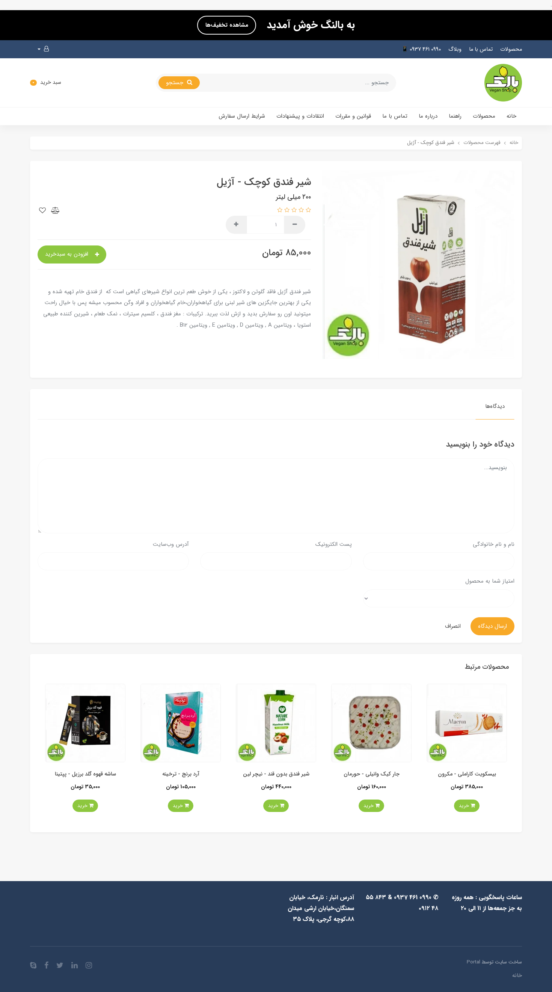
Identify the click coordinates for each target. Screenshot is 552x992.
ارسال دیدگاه (492, 626)
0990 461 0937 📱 (421, 49)
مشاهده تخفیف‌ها (226, 25)
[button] (43, 49)
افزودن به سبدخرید (67, 254)
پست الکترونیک (333, 544)
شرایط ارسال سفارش (242, 116)
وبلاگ (455, 49)
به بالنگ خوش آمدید (309, 25)
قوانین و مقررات (353, 116)
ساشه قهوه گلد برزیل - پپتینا (150, 774)
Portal (473, 962)
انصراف (453, 626)
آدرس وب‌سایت (171, 544)
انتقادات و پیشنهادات (300, 116)
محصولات (511, 49)
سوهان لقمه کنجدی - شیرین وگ (54, 774)
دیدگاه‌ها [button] (495, 406)
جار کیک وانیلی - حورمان (437, 774)
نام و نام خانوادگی (493, 544)
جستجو (175, 82)
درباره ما (428, 116)
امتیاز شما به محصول (489, 581)
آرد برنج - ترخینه (245, 774)
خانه (511, 116)
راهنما (455, 116)
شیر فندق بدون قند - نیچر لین (341, 774)
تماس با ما (481, 49)
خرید (434, 806)
